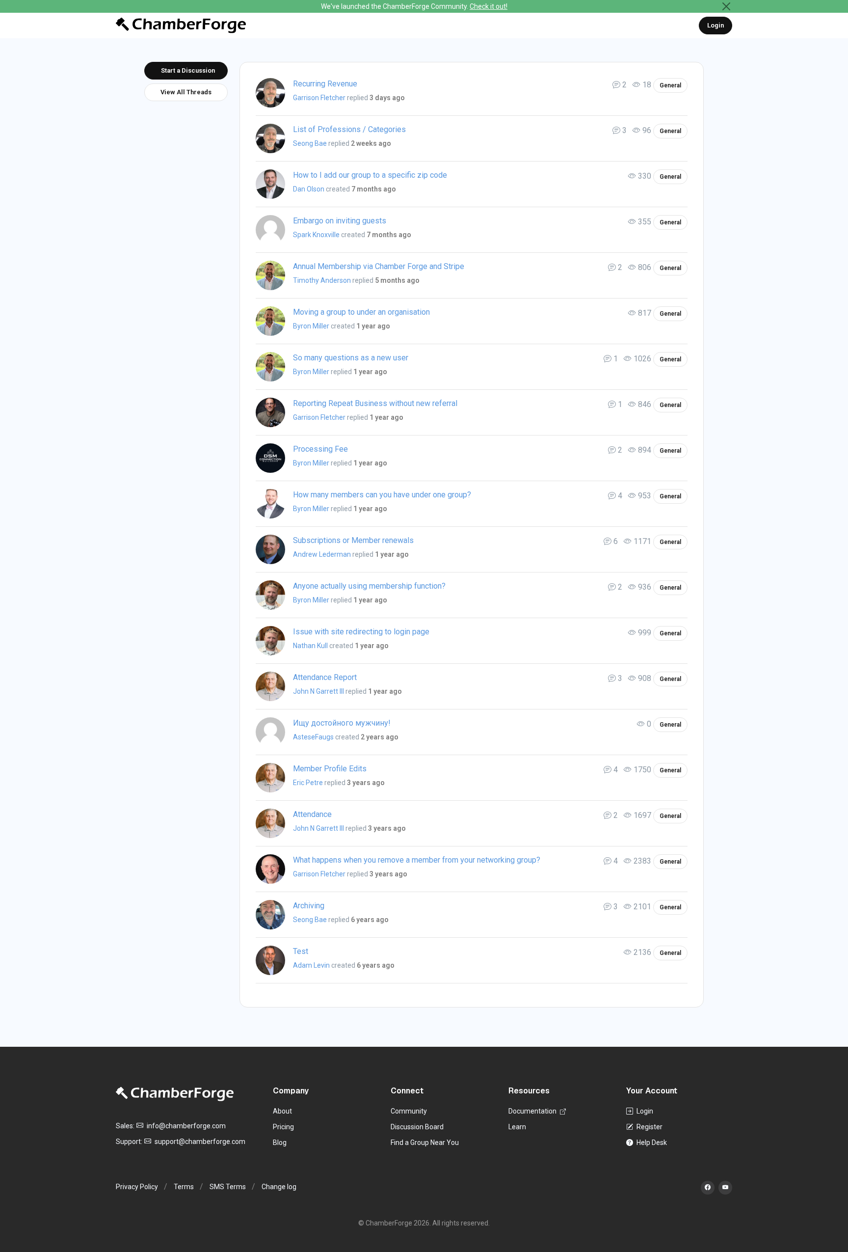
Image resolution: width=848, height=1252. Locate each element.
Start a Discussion (188, 70)
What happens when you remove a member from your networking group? (416, 860)
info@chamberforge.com (185, 1126)
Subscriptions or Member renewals (353, 540)
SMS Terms (228, 1187)
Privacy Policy (137, 1187)
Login (715, 25)
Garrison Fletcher (319, 98)
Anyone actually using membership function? (369, 586)
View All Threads (186, 92)
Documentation (533, 1111)
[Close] (726, 6)
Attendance (312, 814)
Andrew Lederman (322, 554)
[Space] (175, 1093)
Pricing (283, 1127)
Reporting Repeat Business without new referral (375, 403)
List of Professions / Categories (349, 129)
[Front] (181, 25)
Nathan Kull (310, 646)
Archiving (308, 905)
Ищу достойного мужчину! (342, 723)
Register (648, 1127)
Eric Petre (308, 783)
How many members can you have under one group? (382, 494)
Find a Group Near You (425, 1142)
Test (300, 951)
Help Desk (651, 1142)
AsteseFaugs (313, 737)
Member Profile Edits (330, 768)
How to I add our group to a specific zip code (370, 175)
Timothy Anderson (322, 280)
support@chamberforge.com (199, 1141)
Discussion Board (417, 1127)
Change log (279, 1187)
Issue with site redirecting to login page (361, 631)
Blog (280, 1142)
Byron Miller (311, 326)
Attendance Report (325, 677)
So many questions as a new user (350, 357)
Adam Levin (311, 965)
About (282, 1111)
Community (409, 1111)
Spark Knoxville (316, 235)
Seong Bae (310, 143)
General (670, 85)
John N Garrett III (318, 691)
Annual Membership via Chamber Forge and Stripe (378, 266)
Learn (517, 1127)
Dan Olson (308, 189)
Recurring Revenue (325, 83)
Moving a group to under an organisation (361, 312)
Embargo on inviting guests (339, 220)
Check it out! (488, 6)
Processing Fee (320, 449)
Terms (184, 1187)
